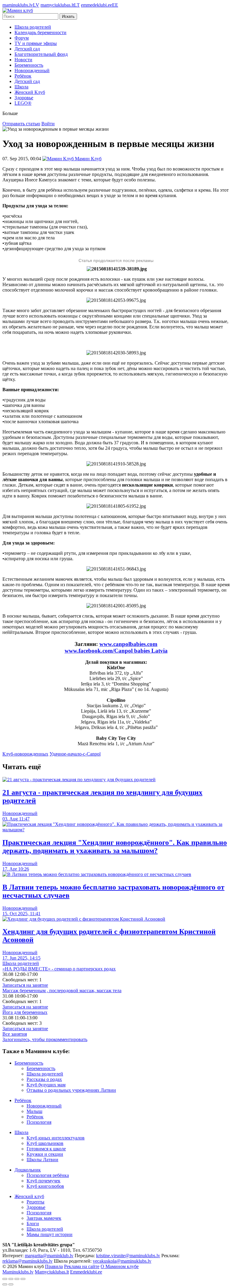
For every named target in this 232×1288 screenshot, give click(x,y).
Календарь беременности (40, 32)
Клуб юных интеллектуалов (56, 1137)
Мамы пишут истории (49, 1234)
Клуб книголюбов (45, 1186)
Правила (54, 1266)
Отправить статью (21, 123)
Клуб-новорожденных (25, 753)
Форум (21, 37)
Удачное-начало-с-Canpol (75, 753)
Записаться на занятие (25, 985)
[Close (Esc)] (4, 1279)
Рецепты (35, 1201)
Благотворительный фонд (41, 54)
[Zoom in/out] (23, 1279)
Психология (39, 1122)
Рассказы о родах (44, 1079)
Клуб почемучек (43, 1180)
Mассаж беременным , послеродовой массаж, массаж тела (61, 990)
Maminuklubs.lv (18, 1271)
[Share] (10, 1279)
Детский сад (27, 48)
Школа (21, 86)
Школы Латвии (42, 1159)
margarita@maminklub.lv (49, 1255)
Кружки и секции (45, 1154)
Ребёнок (22, 75)
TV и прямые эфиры (35, 43)
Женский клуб (29, 1196)
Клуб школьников (45, 1143)
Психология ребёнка (48, 1175)
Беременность (28, 65)
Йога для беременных (24, 1012)
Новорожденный (32, 70)
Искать (68, 16)
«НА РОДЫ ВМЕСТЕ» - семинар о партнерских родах (59, 968)
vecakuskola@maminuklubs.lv (122, 1261)
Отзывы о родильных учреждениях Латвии (71, 1090)
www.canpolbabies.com (128, 644)
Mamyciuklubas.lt (52, 1271)
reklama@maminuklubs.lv (27, 1261)
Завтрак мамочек (44, 1218)
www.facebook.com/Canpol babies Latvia (116, 650)
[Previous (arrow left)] (4, 1284)
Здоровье (23, 97)
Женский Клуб (29, 92)
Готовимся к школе (46, 1148)
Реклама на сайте (81, 1266)
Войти (48, 123)
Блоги (33, 1223)
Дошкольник (27, 1169)
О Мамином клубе (120, 1266)
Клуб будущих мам (46, 1084)
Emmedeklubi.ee (86, 1271)
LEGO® (22, 103)
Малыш (34, 1111)
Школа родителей (32, 27)
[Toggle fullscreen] (16, 1279)
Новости (23, 59)
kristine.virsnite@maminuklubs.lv (128, 1255)
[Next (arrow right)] (10, 1284)
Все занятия (14, 1034)
